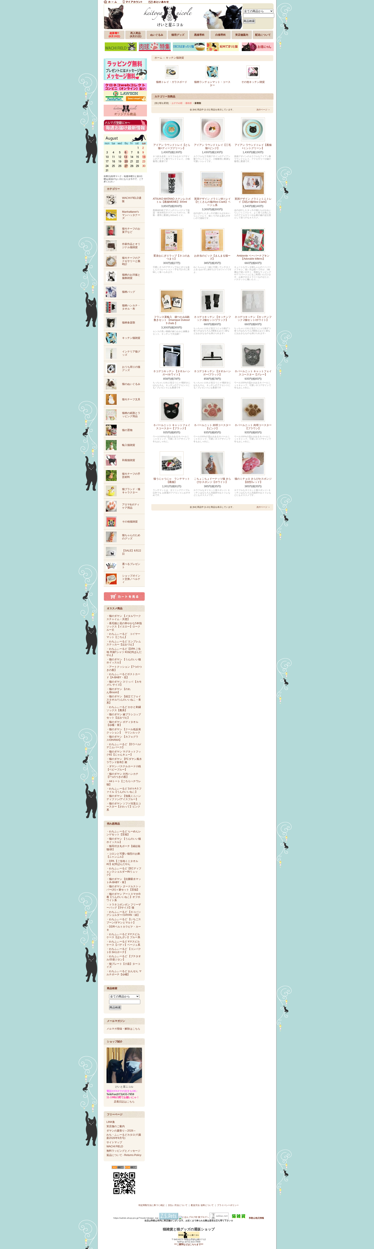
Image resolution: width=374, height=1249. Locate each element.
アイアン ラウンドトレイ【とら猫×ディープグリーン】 (171, 146)
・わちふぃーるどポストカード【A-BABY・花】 (123, 676)
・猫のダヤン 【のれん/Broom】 (118, 691)
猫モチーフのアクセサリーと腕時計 (131, 261)
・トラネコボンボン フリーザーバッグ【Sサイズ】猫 (123, 906)
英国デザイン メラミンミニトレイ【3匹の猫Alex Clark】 (253, 200)
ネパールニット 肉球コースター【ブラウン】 (253, 427)
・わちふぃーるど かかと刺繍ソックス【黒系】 (123, 709)
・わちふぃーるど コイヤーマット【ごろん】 (123, 635)
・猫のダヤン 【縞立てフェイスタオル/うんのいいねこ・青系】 (123, 699)
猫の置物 (127, 430)
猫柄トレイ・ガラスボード (171, 82)
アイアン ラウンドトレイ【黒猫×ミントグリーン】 (253, 146)
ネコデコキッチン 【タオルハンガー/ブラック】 (212, 373)
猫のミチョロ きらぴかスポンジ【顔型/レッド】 (253, 480)
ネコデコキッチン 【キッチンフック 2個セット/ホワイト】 (253, 318)
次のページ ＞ (263, 109)
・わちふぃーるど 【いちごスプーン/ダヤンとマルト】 (123, 921)
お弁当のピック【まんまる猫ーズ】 (212, 257)
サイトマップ (114, 1142)
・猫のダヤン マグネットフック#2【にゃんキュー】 (123, 753)
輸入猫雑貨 (128, 445)
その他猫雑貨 (130, 521)
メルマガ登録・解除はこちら (123, 1028)
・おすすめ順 (175, 103)
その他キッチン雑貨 (253, 82)
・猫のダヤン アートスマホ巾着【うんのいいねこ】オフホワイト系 (123, 897)
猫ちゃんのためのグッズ (131, 537)
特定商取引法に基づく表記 (151, 1205)
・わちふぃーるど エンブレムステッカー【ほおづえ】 (123, 643)
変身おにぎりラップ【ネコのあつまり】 (171, 257)
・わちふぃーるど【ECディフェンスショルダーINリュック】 (123, 871)
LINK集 (110, 1122)
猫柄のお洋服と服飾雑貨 (131, 276)
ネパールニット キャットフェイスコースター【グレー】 (253, 373)
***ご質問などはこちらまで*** (188, 1244)
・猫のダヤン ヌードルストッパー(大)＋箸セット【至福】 (123, 888)
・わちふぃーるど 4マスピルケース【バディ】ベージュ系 (123, 943)
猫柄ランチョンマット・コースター (212, 83)
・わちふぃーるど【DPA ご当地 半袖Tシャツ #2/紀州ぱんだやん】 (124, 652)
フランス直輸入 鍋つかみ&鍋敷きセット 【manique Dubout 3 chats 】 (172, 320)
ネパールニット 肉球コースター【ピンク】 (212, 427)
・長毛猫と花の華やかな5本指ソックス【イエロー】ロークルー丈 (124, 626)
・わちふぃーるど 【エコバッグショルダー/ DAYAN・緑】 (123, 913)
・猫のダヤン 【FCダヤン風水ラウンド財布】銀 (124, 760)
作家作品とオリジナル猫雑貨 (131, 246)
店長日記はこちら (124, 1101)
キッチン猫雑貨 (131, 337)
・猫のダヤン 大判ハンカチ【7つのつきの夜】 (122, 775)
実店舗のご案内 (115, 1126)
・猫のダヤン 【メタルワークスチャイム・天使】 (123, 617)
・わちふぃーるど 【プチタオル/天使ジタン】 (123, 958)
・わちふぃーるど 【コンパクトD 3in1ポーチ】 (123, 950)
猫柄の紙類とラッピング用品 (131, 415)
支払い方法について (177, 1205)
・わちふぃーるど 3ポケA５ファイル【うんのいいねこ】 (124, 790)
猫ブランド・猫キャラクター (131, 491)
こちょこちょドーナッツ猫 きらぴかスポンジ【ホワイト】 (212, 480)
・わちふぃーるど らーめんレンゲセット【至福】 (123, 833)
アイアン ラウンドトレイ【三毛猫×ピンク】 (212, 146)
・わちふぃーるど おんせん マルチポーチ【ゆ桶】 (124, 973)
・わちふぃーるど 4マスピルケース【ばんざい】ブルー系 (123, 936)
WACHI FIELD (114, 1146)
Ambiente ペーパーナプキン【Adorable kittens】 (253, 257)
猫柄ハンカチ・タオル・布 (131, 307)
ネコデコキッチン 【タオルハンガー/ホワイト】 (171, 373)
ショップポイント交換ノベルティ (131, 579)
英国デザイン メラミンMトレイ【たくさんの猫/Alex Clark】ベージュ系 (212, 202)
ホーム (158, 57)
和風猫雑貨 (128, 460)
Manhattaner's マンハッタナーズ (131, 215)
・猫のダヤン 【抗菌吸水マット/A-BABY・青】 (123, 881)
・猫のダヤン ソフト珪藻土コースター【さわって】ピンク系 (123, 806)
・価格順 (187, 103)
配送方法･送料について (202, 1205)
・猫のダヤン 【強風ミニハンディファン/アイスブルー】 (123, 797)
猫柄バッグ (128, 291)
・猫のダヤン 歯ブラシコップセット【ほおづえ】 (123, 716)
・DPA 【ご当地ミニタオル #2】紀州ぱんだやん (122, 863)
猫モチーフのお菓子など (131, 230)
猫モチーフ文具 (131, 399)
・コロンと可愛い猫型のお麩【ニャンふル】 (123, 855)
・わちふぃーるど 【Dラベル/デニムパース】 (123, 746)
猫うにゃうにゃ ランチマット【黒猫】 (171, 480)
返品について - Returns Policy (123, 1155)
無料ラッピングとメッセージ (123, 1150)
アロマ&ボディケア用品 (130, 506)
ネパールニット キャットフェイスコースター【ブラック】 (171, 427)
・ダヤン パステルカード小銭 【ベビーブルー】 (123, 768)
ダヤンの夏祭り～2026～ (121, 1130)
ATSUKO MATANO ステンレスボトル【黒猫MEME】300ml (172, 200)
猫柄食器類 (128, 322)
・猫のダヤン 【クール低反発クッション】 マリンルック (123, 731)
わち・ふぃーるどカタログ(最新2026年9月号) (123, 1136)
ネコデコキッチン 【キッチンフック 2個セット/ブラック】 (212, 318)
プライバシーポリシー (228, 1205)
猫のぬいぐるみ (131, 384)
